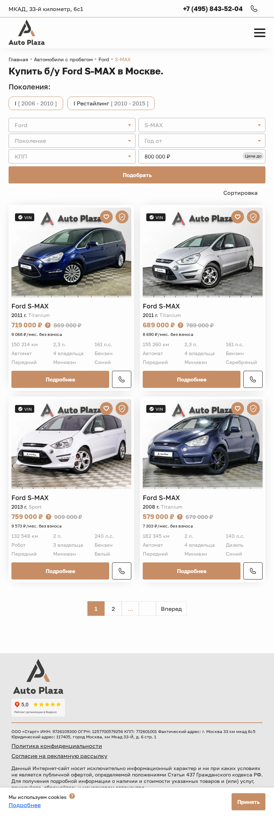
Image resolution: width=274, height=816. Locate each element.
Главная (18, 59)
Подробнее (60, 379)
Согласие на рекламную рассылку (59, 755)
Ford (103, 59)
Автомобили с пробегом (63, 59)
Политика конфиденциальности (56, 745)
